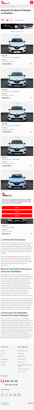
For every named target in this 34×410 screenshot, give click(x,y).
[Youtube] (19, 394)
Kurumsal (3, 362)
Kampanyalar (4, 359)
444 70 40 (11, 381)
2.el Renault (20, 330)
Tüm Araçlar (21, 353)
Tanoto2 (5, 2)
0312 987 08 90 (11, 385)
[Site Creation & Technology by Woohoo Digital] (30, 403)
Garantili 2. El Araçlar (23, 369)
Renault (12, 6)
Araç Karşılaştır (21, 359)
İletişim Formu (21, 356)
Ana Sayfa (3, 6)
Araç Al (7, 6)
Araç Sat (3, 353)
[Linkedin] (10, 394)
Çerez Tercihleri (21, 371)
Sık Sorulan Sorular (22, 350)
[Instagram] (14, 394)
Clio (11, 246)
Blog (2, 356)
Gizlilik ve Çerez (22, 362)
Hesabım (3, 364)
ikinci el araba (12, 256)
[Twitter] (2, 394)
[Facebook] (6, 394)
